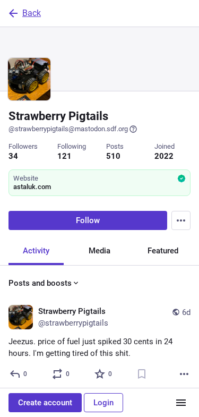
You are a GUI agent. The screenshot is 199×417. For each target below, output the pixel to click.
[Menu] (181, 220)
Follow (88, 220)
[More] (184, 374)
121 (64, 156)
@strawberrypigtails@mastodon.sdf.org (68, 129)
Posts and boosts (40, 283)
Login (103, 402)
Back (31, 13)
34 (13, 156)
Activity (36, 251)
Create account (45, 402)
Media (99, 251)
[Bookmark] (141, 374)
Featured (163, 251)
